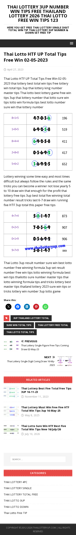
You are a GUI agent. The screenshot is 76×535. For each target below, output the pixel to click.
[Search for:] (38, 459)
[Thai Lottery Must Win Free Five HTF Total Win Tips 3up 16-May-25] (11, 411)
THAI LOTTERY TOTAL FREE (21, 494)
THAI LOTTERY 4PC (15, 482)
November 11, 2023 (37, 396)
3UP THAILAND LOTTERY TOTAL (31, 318)
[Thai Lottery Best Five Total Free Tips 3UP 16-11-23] (11, 392)
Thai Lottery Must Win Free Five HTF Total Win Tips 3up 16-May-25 (45, 409)
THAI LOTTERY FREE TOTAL (53, 325)
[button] (71, 43)
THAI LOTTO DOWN (16, 507)
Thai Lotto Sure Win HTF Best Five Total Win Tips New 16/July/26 (43, 427)
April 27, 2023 (15, 69)
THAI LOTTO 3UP (14, 500)
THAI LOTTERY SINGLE (18, 488)
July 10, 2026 (32, 434)
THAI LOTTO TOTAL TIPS (20, 332)
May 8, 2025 (32, 415)
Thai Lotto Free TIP (15, 513)
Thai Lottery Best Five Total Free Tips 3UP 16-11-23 (46, 390)
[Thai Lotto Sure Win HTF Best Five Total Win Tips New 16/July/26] (11, 429)
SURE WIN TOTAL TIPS (18, 325)
